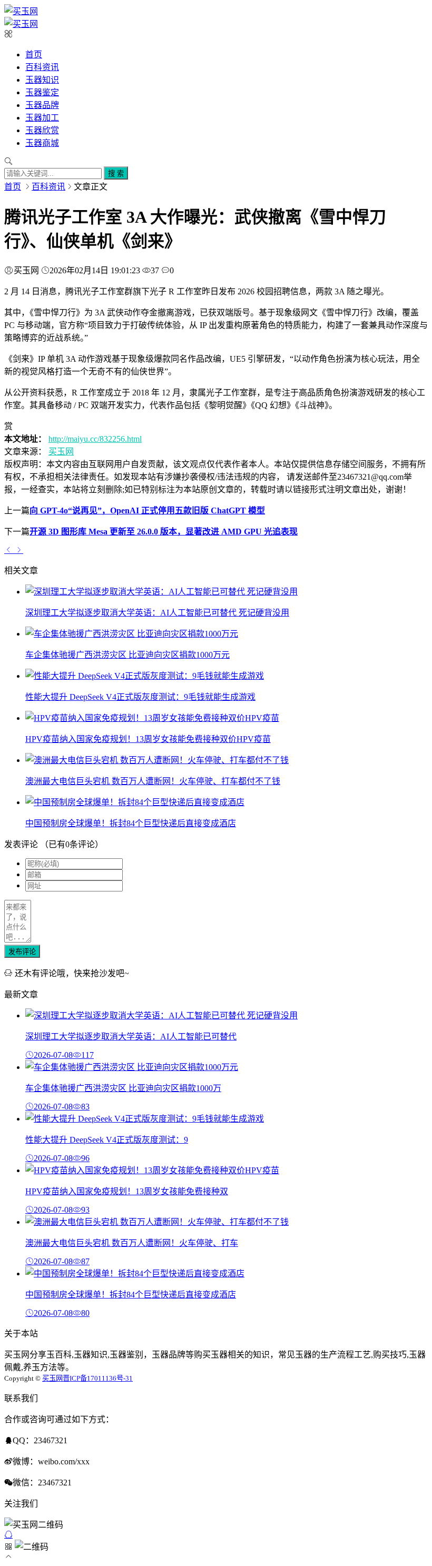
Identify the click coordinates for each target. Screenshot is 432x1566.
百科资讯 (42, 67)
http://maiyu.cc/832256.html (95, 438)
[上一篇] (9, 550)
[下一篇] (19, 550)
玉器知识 (42, 79)
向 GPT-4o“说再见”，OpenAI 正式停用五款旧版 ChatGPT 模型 (147, 510)
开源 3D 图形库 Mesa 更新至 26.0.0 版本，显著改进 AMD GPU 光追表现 (164, 531)
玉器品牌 (42, 105)
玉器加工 (42, 117)
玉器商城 (42, 142)
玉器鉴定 (42, 92)
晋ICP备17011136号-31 (98, 1378)
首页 (33, 54)
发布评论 (22, 952)
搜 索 (116, 173)
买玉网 (61, 451)
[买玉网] (21, 11)
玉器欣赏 (42, 130)
